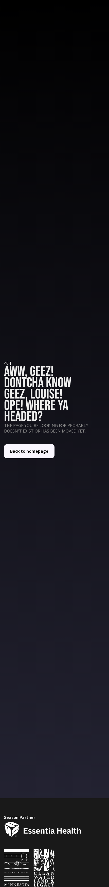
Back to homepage (29, 451)
